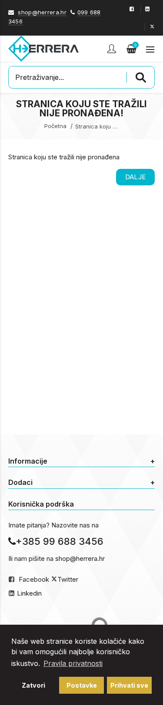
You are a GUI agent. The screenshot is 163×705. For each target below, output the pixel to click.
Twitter (67, 579)
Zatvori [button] (33, 685)
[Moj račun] (112, 49)
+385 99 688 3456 (59, 541)
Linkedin (29, 593)
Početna (55, 125)
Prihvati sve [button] (129, 685)
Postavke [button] (82, 685)
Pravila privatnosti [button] (73, 663)
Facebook (34, 579)
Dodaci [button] (81, 482)
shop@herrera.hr (42, 12)
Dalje (135, 177)
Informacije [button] (81, 461)
